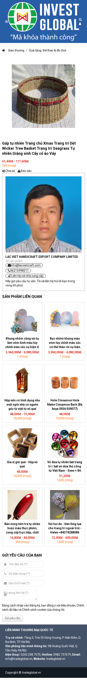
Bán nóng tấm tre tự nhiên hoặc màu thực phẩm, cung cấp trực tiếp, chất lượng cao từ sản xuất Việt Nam (22, 532)
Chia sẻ (10, 171)
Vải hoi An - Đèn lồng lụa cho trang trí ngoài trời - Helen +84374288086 (65, 528)
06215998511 (19, 270)
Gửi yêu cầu (12, 618)
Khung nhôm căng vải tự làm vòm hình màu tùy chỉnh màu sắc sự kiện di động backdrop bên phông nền (22, 347)
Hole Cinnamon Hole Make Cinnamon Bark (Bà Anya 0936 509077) (64, 404)
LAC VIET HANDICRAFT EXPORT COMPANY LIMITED (41, 256)
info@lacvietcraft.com (26, 265)
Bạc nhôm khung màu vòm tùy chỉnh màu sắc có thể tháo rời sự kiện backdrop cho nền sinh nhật (65, 347)
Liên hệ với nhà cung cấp (27, 276)
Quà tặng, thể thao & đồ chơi (47, 50)
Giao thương (16, 50)
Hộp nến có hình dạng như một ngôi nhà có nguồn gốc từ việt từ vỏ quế (22, 404)
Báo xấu (26, 171)
